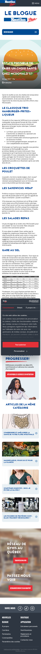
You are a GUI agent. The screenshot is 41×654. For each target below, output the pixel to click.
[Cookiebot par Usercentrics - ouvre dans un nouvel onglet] (29, 301)
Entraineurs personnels (29, 626)
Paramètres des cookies (11, 641)
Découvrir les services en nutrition (20, 374)
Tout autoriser (20, 345)
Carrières (5, 630)
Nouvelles (6, 617)
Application (26, 622)
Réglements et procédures (26, 635)
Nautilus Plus (20, 79)
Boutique (25, 617)
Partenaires (6, 634)
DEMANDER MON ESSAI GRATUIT (20, 588)
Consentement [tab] (8, 307)
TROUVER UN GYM (20, 560)
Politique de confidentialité (12, 649)
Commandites (7, 638)
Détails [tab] (19, 307)
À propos (5, 626)
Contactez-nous (27, 640)
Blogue (5, 622)
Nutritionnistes (26, 630)
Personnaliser (19, 351)
